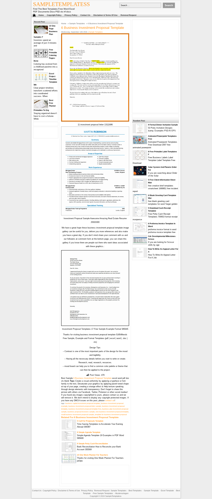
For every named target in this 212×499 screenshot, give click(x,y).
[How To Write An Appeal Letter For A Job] (140, 256)
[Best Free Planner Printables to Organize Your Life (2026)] (41, 107)
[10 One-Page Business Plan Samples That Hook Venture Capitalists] (41, 32)
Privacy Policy (71, 15)
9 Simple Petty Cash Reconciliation (92, 444)
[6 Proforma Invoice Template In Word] (140, 231)
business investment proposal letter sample (84, 406)
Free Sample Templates (103, 493)
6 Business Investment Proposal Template (92, 378)
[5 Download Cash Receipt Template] (140, 215)
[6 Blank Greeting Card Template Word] (140, 203)
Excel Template (167, 491)
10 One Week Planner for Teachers (92, 455)
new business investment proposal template (112, 412)
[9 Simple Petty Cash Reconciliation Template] (68, 451)
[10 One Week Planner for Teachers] (69, 462)
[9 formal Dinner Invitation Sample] (140, 132)
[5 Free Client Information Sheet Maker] (140, 187)
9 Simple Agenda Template (88, 432)
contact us (110, 400)
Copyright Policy (54, 15)
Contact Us (85, 15)
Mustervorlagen (122, 493)
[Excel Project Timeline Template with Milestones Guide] (41, 80)
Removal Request (128, 15)
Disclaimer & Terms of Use (105, 15)
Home (41, 15)
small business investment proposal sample (77, 414)
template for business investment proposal (111, 414)
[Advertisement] (155, 66)
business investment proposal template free (84, 409)
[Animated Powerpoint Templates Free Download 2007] (140, 143)
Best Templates (135, 491)
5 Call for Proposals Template (90, 421)
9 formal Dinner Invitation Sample (163, 125)
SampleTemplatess (61, 4)
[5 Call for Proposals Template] (68, 428)
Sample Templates (77, 23)
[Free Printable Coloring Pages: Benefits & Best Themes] (41, 56)
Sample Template (151, 491)
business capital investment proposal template (82, 403)
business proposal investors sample (81, 412)
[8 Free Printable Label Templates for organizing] (139, 159)
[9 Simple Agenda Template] (68, 440)
